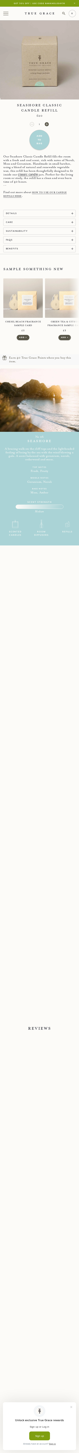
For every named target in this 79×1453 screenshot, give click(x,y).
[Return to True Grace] (39, 13)
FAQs (9, 239)
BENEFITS (12, 248)
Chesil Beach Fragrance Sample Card (23, 323)
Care (9, 222)
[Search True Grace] (63, 13)
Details (11, 213)
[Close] (75, 3)
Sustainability (17, 231)
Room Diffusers (41, 533)
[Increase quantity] (47, 124)
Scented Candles (15, 533)
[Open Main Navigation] (6, 13)
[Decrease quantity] (32, 124)
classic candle (28, 174)
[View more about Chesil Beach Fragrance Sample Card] (23, 298)
